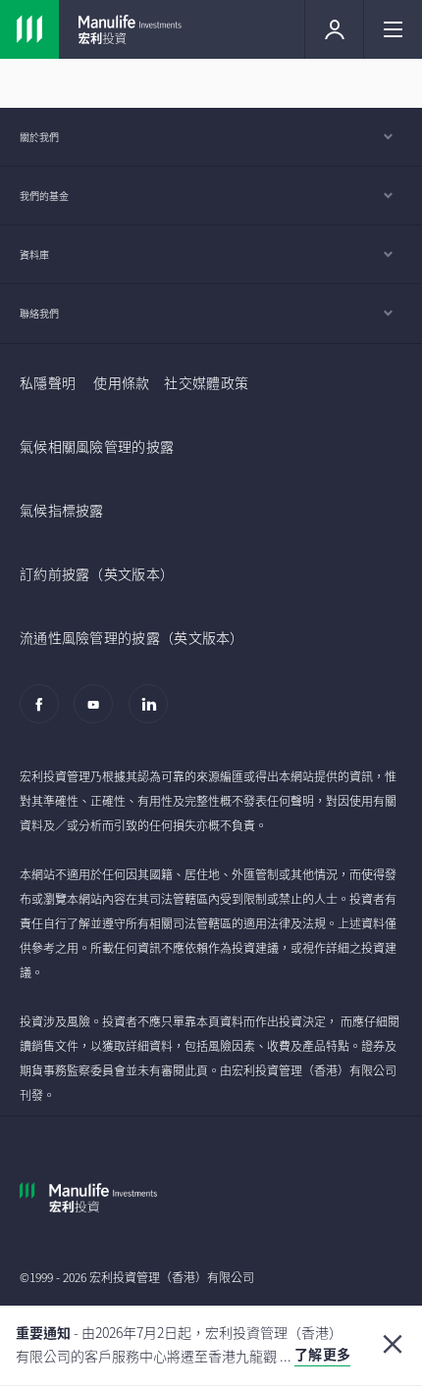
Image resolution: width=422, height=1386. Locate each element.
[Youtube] (99, 713)
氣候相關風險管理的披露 (97, 446)
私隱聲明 (48, 382)
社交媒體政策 (206, 382)
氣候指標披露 (62, 510)
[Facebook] (45, 713)
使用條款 (121, 382)
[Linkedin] (154, 713)
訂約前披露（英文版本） (97, 573)
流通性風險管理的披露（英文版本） (132, 637)
